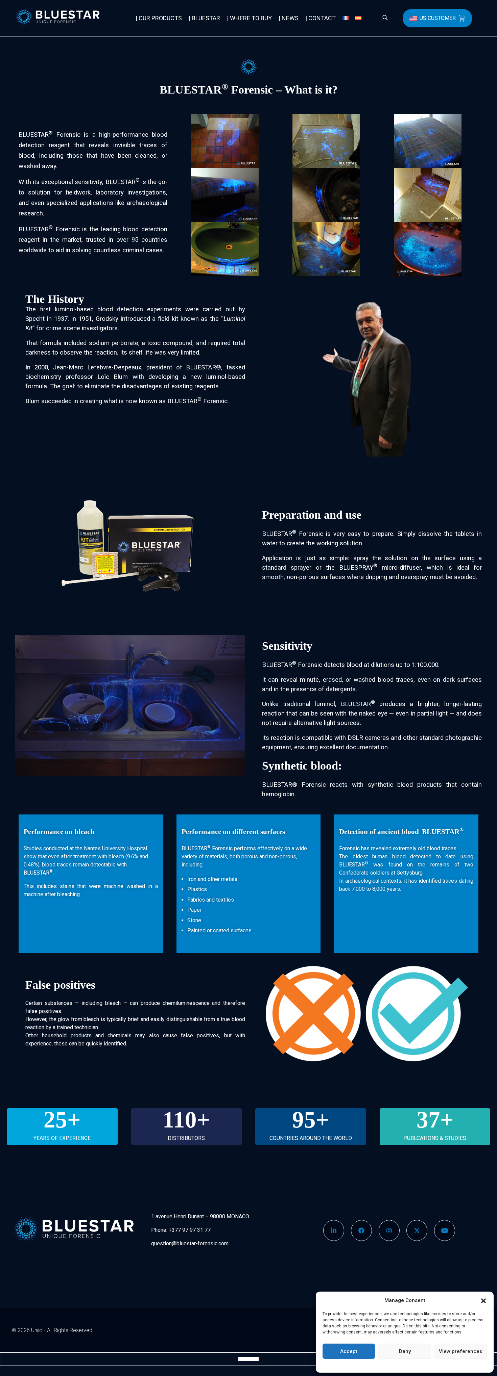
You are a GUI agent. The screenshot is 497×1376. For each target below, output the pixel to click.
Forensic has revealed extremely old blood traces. (398, 848)
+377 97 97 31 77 (190, 1230)
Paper (194, 910)
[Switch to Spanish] (358, 18)
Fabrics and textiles (210, 900)
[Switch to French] (345, 18)
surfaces (241, 930)
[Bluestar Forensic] (66, 17)
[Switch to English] (241, 1359)
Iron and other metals (212, 879)
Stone (194, 920)
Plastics (197, 889)
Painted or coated (208, 930)
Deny (405, 1351)
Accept (348, 1351)
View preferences (460, 1351)
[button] (483, 1300)
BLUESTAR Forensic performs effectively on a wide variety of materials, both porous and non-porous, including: (244, 856)
